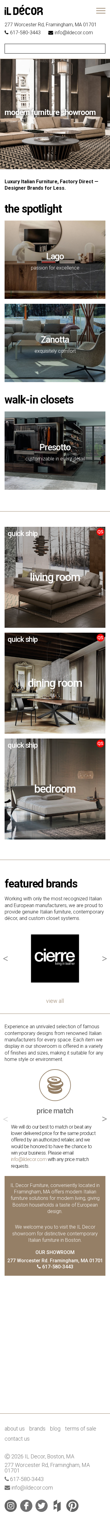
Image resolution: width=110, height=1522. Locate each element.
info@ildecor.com (74, 32)
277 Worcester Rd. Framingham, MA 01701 (55, 1260)
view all (55, 1001)
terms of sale (80, 1428)
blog (55, 1428)
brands (37, 1428)
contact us (17, 1438)
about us (15, 1428)
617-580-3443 (25, 32)
